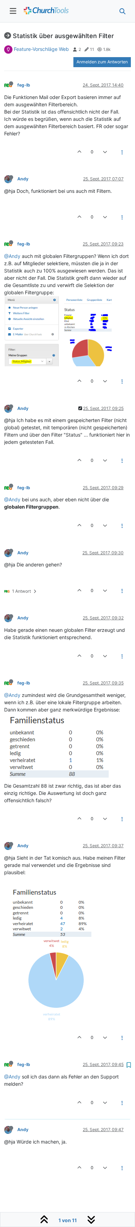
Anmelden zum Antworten (102, 61)
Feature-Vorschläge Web (41, 49)
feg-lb (23, 85)
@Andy (12, 256)
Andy (22, 178)
